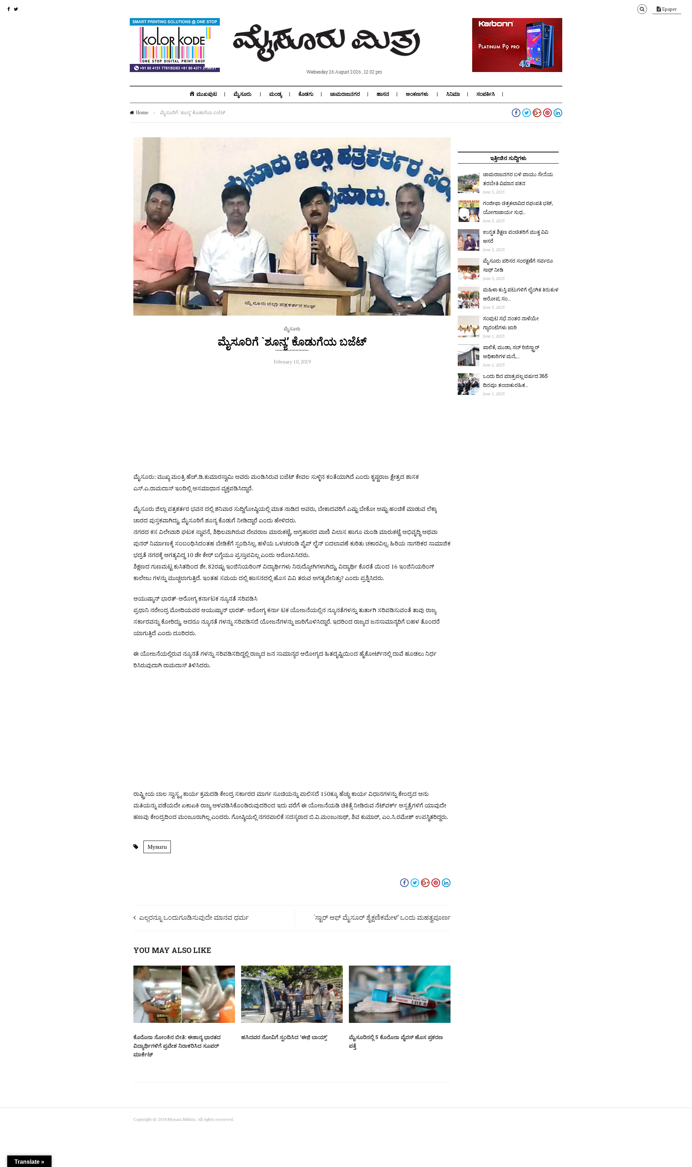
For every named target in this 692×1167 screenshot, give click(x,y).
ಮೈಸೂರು (243, 94)
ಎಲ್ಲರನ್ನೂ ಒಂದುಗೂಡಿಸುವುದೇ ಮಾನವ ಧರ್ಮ (194, 917)
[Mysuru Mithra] (328, 53)
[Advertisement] (292, 420)
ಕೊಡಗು (306, 94)
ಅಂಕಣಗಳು (417, 94)
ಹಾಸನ (383, 94)
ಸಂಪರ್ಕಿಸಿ (485, 94)
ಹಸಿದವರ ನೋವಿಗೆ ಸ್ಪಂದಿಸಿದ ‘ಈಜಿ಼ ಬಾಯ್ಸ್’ (284, 1037)
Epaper (669, 9)
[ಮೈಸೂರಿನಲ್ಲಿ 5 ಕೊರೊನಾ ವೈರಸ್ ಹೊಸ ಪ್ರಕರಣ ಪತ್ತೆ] (400, 1021)
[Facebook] (8, 9)
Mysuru (157, 847)
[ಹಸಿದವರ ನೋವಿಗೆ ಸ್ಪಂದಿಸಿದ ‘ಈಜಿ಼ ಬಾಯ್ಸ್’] (292, 1021)
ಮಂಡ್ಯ (275, 94)
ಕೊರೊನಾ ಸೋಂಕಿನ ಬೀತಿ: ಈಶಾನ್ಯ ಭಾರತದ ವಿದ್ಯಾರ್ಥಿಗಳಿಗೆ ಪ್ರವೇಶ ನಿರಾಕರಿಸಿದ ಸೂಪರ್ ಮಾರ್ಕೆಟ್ (177, 1045)
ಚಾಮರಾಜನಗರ (345, 94)
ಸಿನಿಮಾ (453, 94)
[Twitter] (16, 9)
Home (142, 112)
